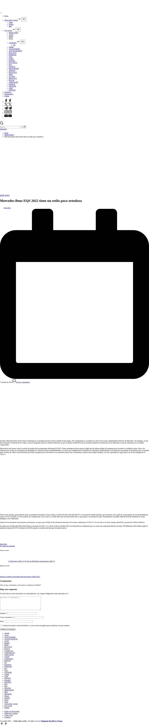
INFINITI (7, 682)
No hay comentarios (23, 382)
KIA (6, 684)
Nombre (3, 613)
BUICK (7, 649)
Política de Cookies (11, 713)
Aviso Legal (8, 715)
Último (6, 708)
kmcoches (3, 544)
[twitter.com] (8, 106)
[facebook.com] (8, 102)
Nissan (6, 696)
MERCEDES (4, 195)
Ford (6, 670)
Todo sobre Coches (11, 704)
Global (6, 674)
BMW (6, 645)
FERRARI (8, 666)
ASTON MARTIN (11, 639)
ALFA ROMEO (10, 637)
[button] (21, 127)
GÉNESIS (8, 672)
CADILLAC (8, 651)
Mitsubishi (8, 694)
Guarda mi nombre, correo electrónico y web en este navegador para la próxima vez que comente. (36, 625)
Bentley (7, 643)
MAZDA (7, 688)
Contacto (7, 717)
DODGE (7, 661)
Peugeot (7, 698)
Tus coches (8, 706)
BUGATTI (8, 647)
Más (5, 686)
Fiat (5, 668)
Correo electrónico (7, 617)
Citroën (6, 657)
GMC (6, 676)
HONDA (7, 678)
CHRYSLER (9, 655)
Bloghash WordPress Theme (51, 721)
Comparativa (8, 659)
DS (5, 663)
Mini (6, 692)
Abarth (6, 633)
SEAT (6, 700)
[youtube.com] (8, 117)
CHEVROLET (9, 653)
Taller (6, 702)
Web (1, 621)
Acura (6, 635)
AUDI (6, 641)
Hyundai (7, 680)
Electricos (7, 665)
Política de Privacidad (11, 711)
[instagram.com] (8, 113)
